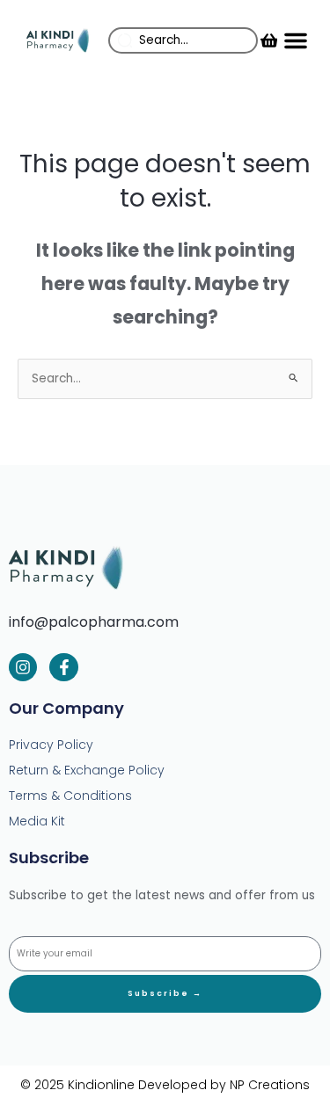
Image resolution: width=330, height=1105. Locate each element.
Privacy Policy (51, 744)
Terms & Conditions (70, 795)
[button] (295, 40)
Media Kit (37, 821)
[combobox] (183, 40)
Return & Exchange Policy (87, 770)
